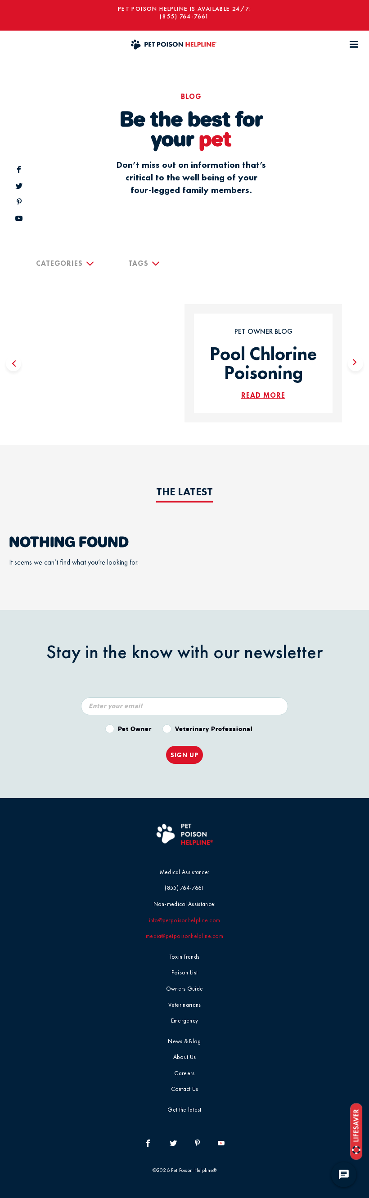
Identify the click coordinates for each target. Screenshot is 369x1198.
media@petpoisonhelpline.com (184, 936)
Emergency (184, 1020)
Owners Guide (184, 988)
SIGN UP (184, 755)
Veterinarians (184, 1005)
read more (263, 395)
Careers (184, 1073)
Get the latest (184, 1109)
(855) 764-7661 (184, 16)
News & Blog (184, 1041)
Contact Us (184, 1089)
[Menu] (353, 44)
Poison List (184, 972)
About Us (184, 1057)
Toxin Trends (185, 956)
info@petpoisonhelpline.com (184, 920)
